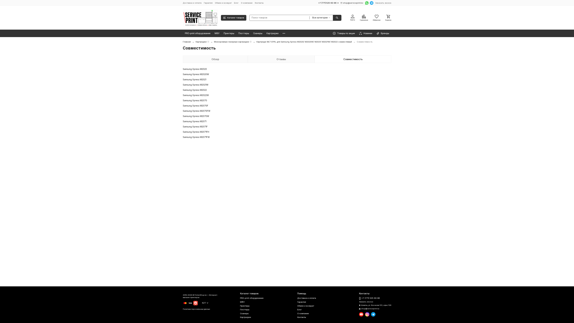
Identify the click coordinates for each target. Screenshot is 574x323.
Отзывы (281, 59)
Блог (236, 3)
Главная (187, 42)
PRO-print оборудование (197, 33)
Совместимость (353, 59)
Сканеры (257, 33)
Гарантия (208, 3)
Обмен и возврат (223, 3)
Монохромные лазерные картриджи (231, 42)
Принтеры (229, 33)
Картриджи (272, 33)
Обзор (215, 59)
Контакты (259, 3)
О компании (246, 3)
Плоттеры (243, 33)
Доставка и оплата (192, 3)
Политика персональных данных (196, 309)
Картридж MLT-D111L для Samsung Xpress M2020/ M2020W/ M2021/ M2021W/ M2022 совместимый (304, 42)
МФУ (217, 33)
